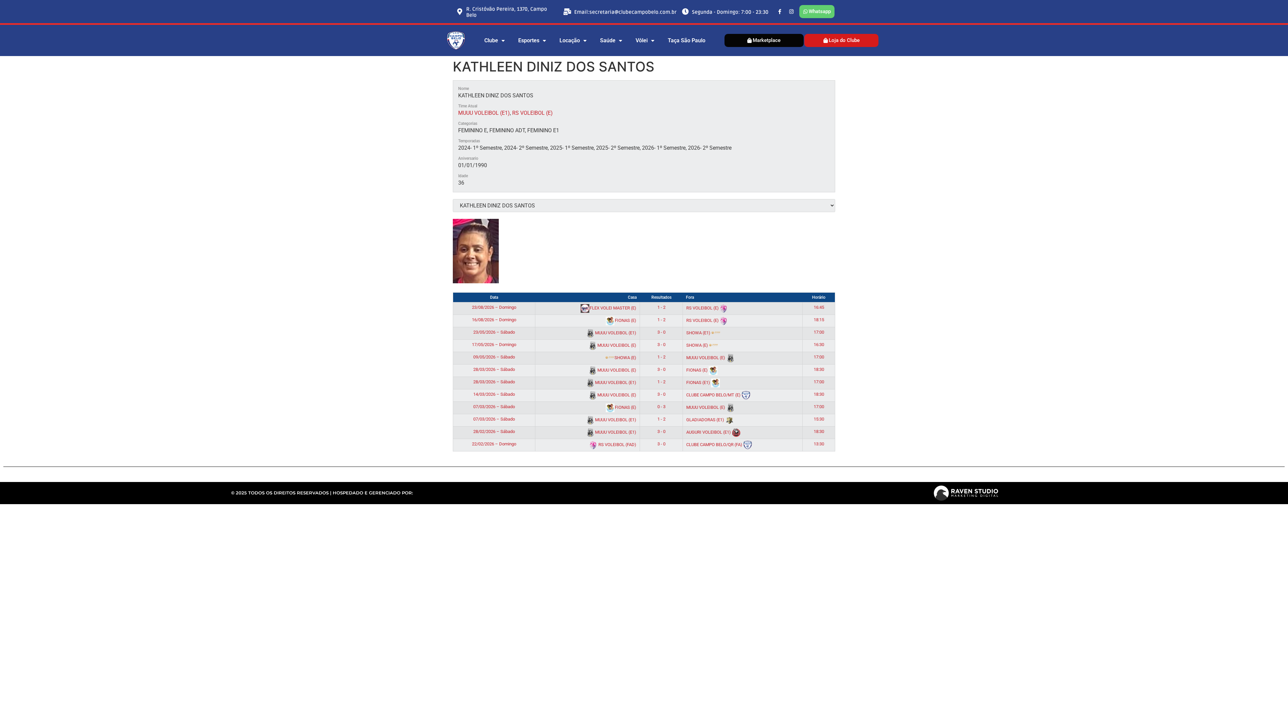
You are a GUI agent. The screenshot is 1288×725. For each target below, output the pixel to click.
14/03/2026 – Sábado (494, 394)
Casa (632, 297)
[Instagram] (792, 12)
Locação (569, 40)
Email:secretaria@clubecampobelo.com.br (625, 12)
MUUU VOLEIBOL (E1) (484, 113)
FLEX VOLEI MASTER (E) (612, 307)
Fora (690, 297)
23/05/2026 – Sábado (494, 332)
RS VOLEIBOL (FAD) (616, 444)
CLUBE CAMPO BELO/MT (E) (714, 394)
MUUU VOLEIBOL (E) (616, 345)
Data (494, 297)
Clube (491, 40)
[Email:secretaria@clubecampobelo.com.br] (567, 11)
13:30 (819, 443)
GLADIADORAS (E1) (705, 419)
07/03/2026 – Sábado (494, 406)
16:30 (819, 344)
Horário (818, 297)
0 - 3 (661, 406)
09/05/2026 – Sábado (494, 356)
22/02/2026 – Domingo (494, 443)
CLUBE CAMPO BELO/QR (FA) (714, 444)
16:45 (819, 307)
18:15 (819, 319)
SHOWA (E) (697, 345)
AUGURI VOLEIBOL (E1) (709, 432)
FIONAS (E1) (698, 382)
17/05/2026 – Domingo (494, 344)
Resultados (661, 297)
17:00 (819, 332)
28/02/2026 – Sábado (494, 431)
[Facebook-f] (780, 12)
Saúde (607, 40)
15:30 (819, 419)
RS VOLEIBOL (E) (532, 113)
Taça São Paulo (686, 40)
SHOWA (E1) (698, 332)
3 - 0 (661, 332)
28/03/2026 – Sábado (494, 369)
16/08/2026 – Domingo (494, 319)
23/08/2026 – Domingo (494, 307)
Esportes (528, 40)
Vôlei (642, 40)
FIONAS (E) (625, 320)
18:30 (819, 369)
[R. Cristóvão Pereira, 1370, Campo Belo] (459, 11)
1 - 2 (661, 307)
